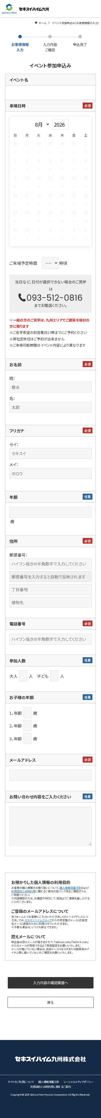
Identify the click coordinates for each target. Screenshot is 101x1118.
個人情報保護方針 (70, 888)
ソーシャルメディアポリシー (78, 1081)
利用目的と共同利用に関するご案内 (50, 1086)
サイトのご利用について (21, 1081)
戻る (50, 1002)
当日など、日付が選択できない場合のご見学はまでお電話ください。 (50, 293)
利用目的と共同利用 (23, 891)
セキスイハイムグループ (38, 920)
